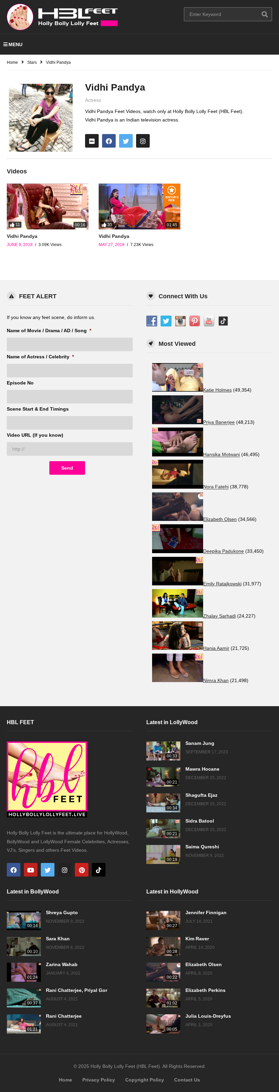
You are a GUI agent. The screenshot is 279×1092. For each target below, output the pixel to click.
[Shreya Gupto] (24, 920)
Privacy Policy (98, 1079)
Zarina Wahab (62, 964)
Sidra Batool (199, 821)
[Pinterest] (81, 870)
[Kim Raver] (163, 946)
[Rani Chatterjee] (24, 1023)
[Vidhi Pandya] (47, 206)
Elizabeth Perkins (205, 990)
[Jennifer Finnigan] (163, 920)
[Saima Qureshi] (163, 854)
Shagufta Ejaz (201, 795)
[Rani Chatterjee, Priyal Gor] (24, 998)
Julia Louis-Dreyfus (208, 1016)
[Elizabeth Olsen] (163, 972)
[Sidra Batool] (163, 828)
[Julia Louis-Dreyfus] (163, 1023)
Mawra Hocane (202, 769)
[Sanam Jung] (163, 750)
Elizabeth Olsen (203, 964)
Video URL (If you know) (35, 435)
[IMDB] (92, 141)
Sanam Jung (199, 743)
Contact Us (187, 1079)
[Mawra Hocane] (163, 776)
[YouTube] (30, 870)
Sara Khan (58, 938)
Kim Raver (197, 938)
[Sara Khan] (24, 946)
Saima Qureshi (202, 846)
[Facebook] (109, 141)
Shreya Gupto (62, 912)
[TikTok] (98, 870)
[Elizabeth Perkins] (163, 998)
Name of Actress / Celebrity (40, 356)
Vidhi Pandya (22, 236)
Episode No (20, 382)
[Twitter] (126, 141)
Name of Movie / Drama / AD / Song (49, 330)
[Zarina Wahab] (24, 972)
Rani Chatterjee (64, 1016)
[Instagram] (143, 141)
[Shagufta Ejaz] (163, 802)
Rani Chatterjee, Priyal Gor (76, 990)
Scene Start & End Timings (38, 409)
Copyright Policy (144, 1079)
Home (65, 1079)
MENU (15, 44)
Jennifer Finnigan (206, 912)
